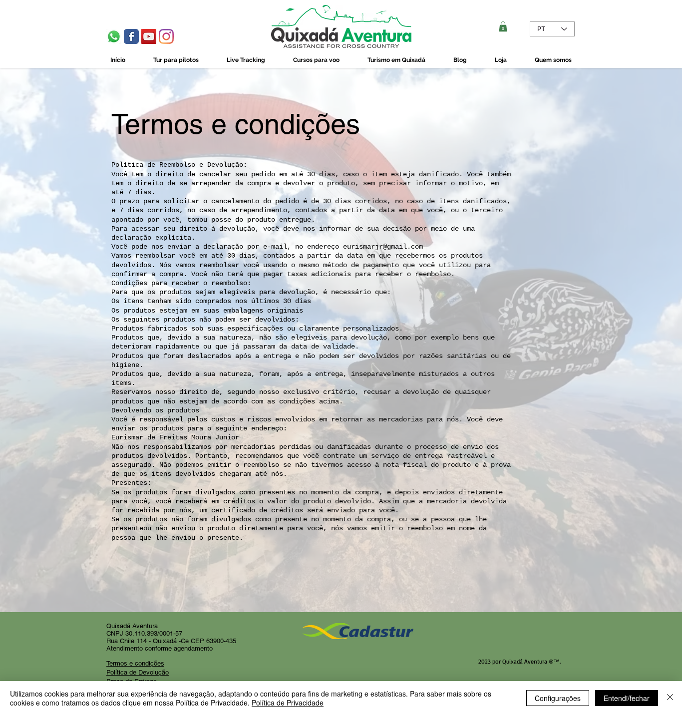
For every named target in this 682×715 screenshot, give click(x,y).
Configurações (558, 698)
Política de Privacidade (288, 703)
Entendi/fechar (627, 698)
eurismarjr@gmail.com (383, 247)
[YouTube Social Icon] (148, 36)
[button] (503, 26)
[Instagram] (166, 36)
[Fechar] (670, 698)
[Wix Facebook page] (131, 36)
